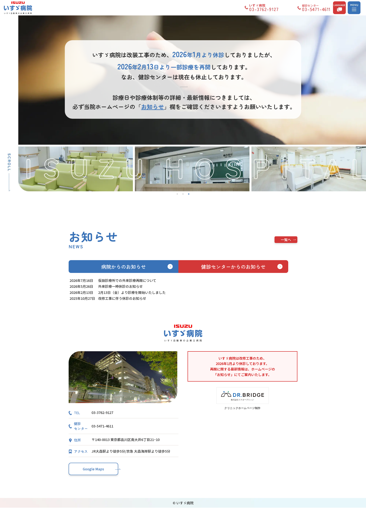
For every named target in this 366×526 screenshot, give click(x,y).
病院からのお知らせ (123, 266)
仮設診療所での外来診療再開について (127, 280)
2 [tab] (183, 194)
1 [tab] (177, 194)
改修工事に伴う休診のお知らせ (122, 298)
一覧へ (286, 239)
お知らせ (152, 106)
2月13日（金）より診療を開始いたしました (132, 292)
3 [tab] (189, 194)
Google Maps (93, 468)
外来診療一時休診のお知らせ (120, 286)
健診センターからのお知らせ (233, 266)
